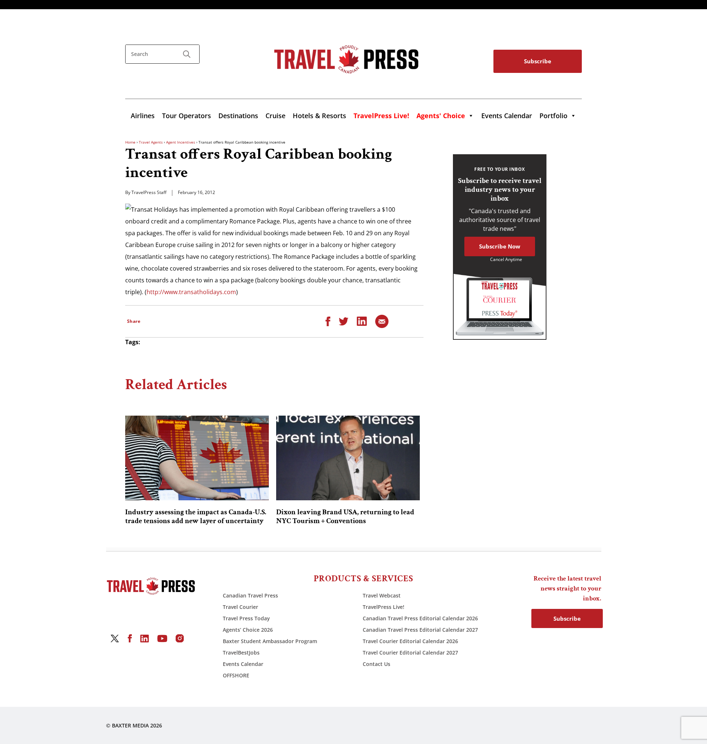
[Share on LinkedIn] (362, 321)
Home (130, 142)
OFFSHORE (236, 675)
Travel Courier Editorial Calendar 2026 (410, 641)
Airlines (143, 115)
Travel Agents (151, 142)
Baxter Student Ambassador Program (270, 641)
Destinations (238, 115)
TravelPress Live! (383, 606)
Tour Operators (186, 115)
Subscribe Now (499, 246)
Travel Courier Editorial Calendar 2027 (410, 652)
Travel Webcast (382, 595)
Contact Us (376, 663)
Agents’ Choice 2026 (248, 629)
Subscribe (537, 61)
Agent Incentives (180, 142)
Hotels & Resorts (319, 115)
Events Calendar (506, 115)
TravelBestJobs (241, 652)
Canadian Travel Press (250, 595)
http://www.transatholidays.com (191, 292)
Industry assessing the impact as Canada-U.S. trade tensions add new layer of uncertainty (195, 516)
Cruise (275, 115)
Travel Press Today (246, 618)
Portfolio (553, 115)
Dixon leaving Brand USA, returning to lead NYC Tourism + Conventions (345, 516)
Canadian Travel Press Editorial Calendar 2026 (420, 618)
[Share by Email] (381, 321)
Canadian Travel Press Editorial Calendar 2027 (420, 629)
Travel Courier (240, 606)
